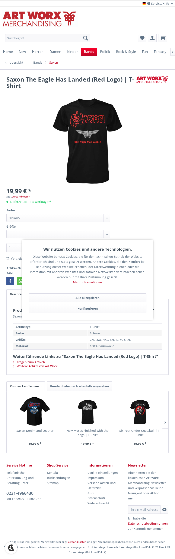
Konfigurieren (87, 308)
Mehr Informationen (87, 282)
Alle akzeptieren (87, 298)
